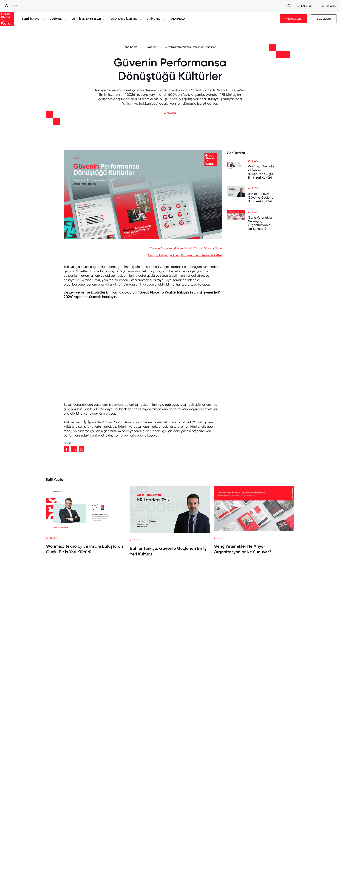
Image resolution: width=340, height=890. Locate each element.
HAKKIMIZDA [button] (177, 18)
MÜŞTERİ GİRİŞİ (327, 5)
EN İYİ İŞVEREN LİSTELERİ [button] (86, 18)
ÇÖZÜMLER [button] (56, 18)
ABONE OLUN (293, 18)
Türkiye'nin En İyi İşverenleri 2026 (201, 255)
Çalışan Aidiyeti (158, 255)
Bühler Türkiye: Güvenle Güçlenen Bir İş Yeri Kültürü (261, 197)
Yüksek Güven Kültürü (208, 248)
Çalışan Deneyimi (161, 248)
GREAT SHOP (305, 5)
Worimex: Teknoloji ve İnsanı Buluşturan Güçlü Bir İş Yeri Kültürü (261, 171)
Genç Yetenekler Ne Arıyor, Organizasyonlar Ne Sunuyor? (260, 223)
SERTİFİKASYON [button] (31, 18)
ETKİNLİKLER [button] (154, 18)
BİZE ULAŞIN (324, 18)
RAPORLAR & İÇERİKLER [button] (124, 18)
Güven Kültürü (183, 248)
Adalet (174, 255)
